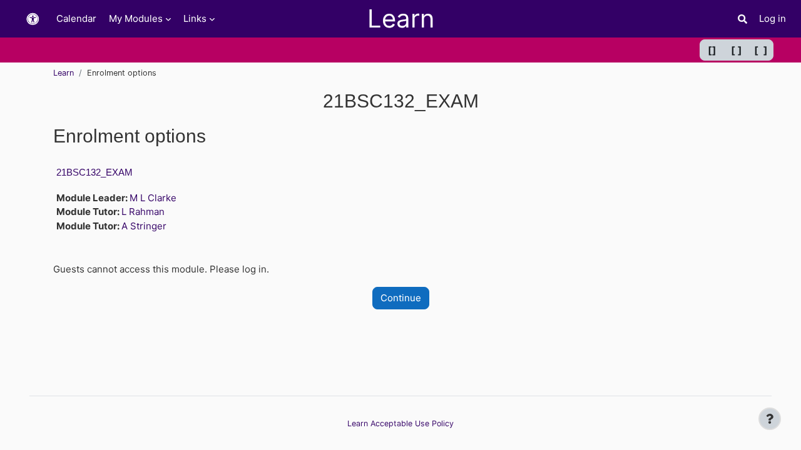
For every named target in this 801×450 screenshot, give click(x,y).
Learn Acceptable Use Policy (400, 423)
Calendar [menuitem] (76, 18)
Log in (772, 18)
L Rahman (143, 212)
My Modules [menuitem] (136, 18)
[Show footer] (769, 419)
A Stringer (143, 226)
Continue (400, 298)
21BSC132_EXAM (94, 172)
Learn (63, 73)
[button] (32, 19)
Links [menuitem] (195, 18)
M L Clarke (153, 198)
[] (712, 50)
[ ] (736, 50)
